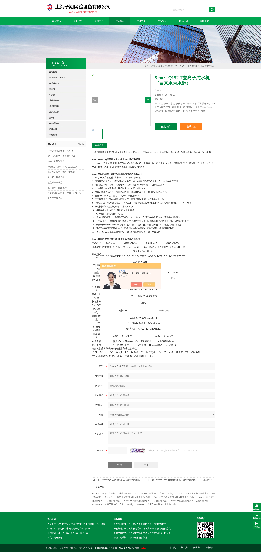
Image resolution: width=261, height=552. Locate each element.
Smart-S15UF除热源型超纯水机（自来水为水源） (128, 497)
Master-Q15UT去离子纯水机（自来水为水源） (113, 504)
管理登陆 (209, 547)
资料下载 (204, 21)
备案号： (92, 548)
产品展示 (119, 21)
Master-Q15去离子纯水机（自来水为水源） (157, 504)
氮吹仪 (52, 118)
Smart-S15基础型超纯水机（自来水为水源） (174, 497)
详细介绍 (99, 145)
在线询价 (166, 126)
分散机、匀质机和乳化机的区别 (62, 167)
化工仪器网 (124, 548)
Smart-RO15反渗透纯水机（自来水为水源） (177, 480)
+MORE (80, 144)
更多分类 (53, 135)
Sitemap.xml (102, 548)
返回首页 (173, 547)
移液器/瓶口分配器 (57, 77)
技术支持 (141, 21)
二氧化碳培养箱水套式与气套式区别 (64, 193)
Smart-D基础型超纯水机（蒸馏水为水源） (190, 501)
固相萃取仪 (54, 123)
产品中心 (153, 66)
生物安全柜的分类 (56, 177)
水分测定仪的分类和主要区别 (61, 172)
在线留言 (162, 21)
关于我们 (77, 21)
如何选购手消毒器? (56, 161)
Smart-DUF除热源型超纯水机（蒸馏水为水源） (146, 501)
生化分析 (53, 72)
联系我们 (183, 21)
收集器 (52, 95)
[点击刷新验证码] (137, 450)
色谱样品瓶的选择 (56, 182)
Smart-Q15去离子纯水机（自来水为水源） (122, 480)
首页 (146, 66)
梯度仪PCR (54, 83)
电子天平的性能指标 (57, 188)
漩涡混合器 (54, 112)
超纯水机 (53, 129)
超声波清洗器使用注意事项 (60, 151)
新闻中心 (98, 21)
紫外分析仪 (54, 100)
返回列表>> (208, 480)
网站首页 (56, 21)
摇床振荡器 (54, 106)
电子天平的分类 (55, 198)
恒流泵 (52, 89)
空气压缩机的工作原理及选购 (61, 156)
